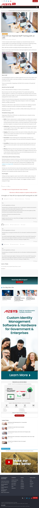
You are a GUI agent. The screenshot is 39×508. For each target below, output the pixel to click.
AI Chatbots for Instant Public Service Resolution (16, 427)
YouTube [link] (22, 483)
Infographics (13, 488)
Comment (3, 268)
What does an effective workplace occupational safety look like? (23, 192)
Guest (10, 39)
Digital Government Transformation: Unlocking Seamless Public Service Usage (21, 436)
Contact (31, 484)
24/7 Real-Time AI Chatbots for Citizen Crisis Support (17, 441)
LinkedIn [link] (22, 481)
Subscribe (35, 1)
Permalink (28, 198)
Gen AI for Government (5, 482)
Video (12, 486)
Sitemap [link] (31, 486)
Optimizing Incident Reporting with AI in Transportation (17, 422)
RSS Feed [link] (22, 488)
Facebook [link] (22, 484)
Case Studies (13, 483)
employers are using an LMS (7, 164)
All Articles (31, 483)
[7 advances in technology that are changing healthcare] (31, 290)
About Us (31, 481)
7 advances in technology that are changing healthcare (30, 298)
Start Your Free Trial (19, 415)
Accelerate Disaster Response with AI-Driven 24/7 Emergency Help (19, 431)
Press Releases (14, 481)
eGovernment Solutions (5, 481)
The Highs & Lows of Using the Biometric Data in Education (14, 189)
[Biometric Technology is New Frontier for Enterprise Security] (7, 290)
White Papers (13, 484)
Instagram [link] (22, 486)
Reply (36, 221)
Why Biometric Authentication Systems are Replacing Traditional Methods (19, 298)
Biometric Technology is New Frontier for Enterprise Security (7, 298)
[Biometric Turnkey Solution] (19, 307)
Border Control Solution (5, 492)
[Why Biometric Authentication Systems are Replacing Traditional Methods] (19, 290)
